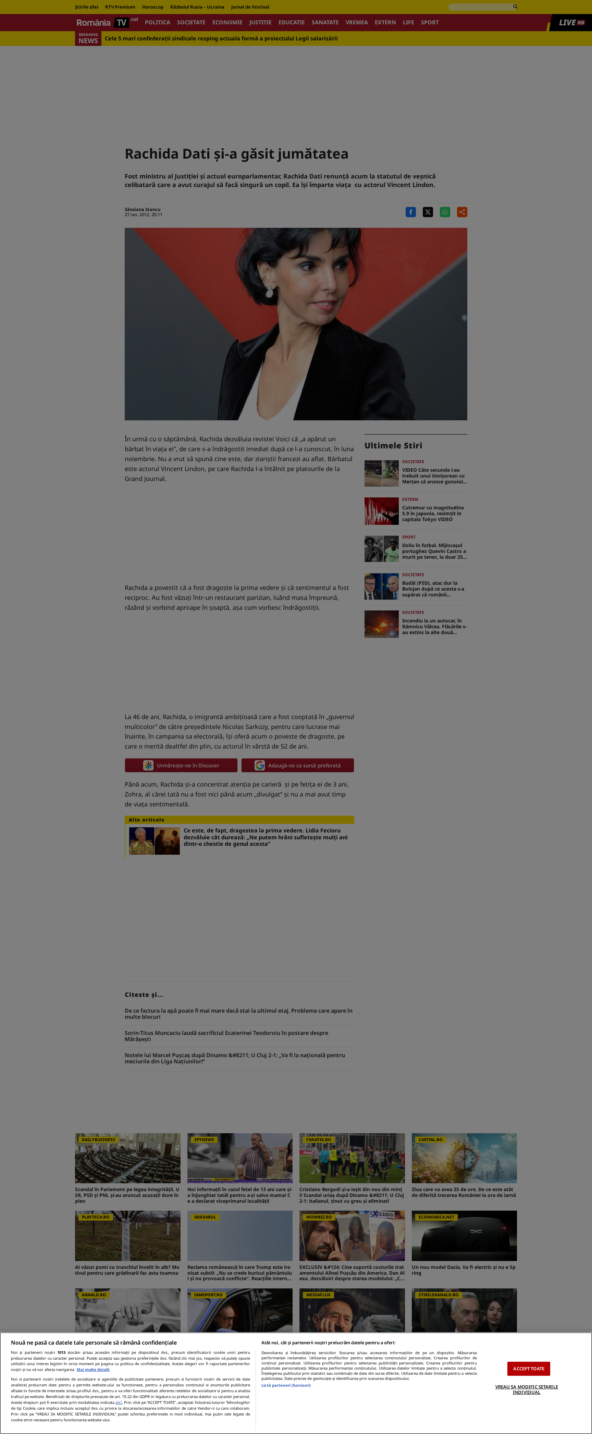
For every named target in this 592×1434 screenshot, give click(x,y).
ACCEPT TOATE (528, 1368)
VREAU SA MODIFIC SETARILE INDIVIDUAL (526, 1389)
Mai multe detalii (93, 1369)
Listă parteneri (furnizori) (286, 1385)
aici (118, 1402)
